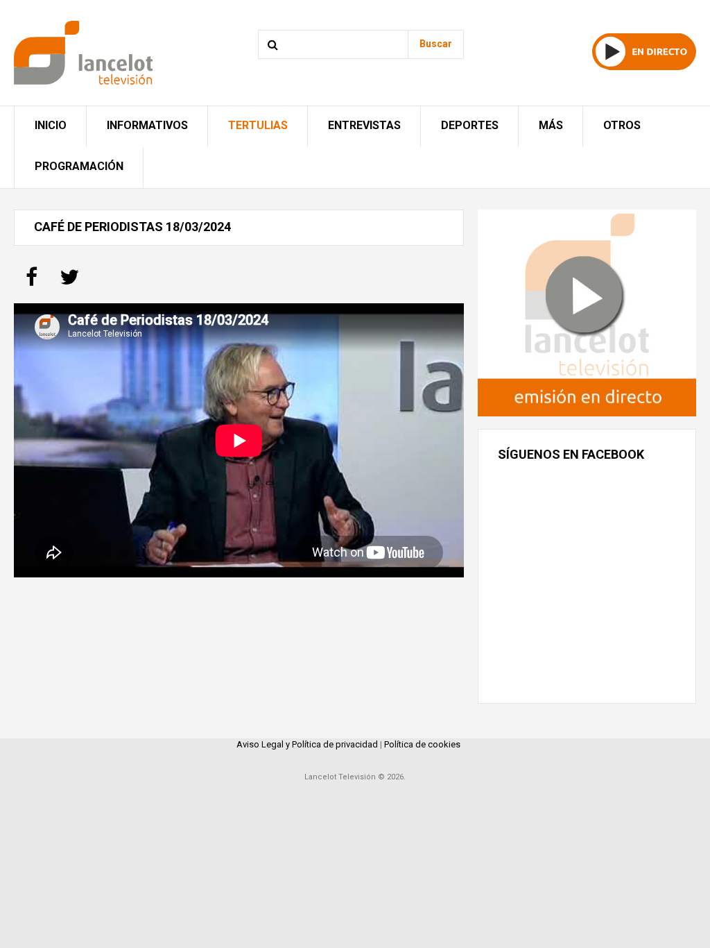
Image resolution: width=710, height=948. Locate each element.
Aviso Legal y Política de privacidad (307, 744)
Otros (622, 125)
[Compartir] (31, 281)
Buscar (435, 43)
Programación (79, 166)
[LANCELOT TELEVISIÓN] (83, 51)
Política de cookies (422, 744)
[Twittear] (69, 281)
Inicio (51, 125)
